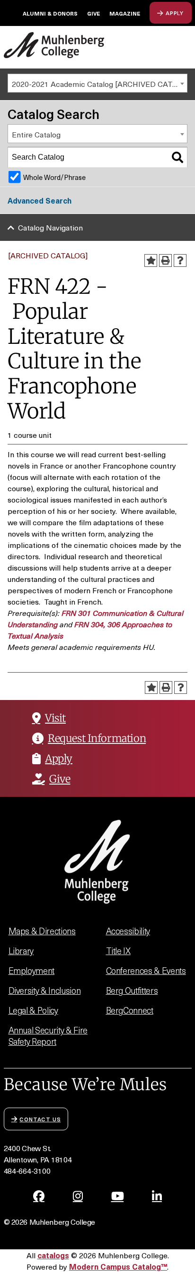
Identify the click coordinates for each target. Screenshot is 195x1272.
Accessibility (128, 930)
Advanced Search (39, 200)
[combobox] (97, 83)
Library (21, 950)
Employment (32, 970)
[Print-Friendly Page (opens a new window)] (165, 260)
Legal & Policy (33, 1010)
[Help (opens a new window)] (180, 260)
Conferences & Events (146, 970)
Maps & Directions (42, 930)
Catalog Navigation (50, 227)
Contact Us (40, 1119)
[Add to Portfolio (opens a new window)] (150, 260)
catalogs (53, 1255)
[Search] (177, 157)
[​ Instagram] (78, 1196)
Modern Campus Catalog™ (118, 1266)
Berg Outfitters (132, 990)
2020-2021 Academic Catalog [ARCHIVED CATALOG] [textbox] (99, 83)
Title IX (118, 950)
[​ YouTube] (117, 1196)
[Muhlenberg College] (54, 45)
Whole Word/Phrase (54, 177)
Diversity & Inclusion (45, 990)
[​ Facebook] (38, 1196)
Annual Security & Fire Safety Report (48, 1036)
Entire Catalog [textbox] (36, 134)
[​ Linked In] (157, 1196)
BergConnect (129, 1010)
